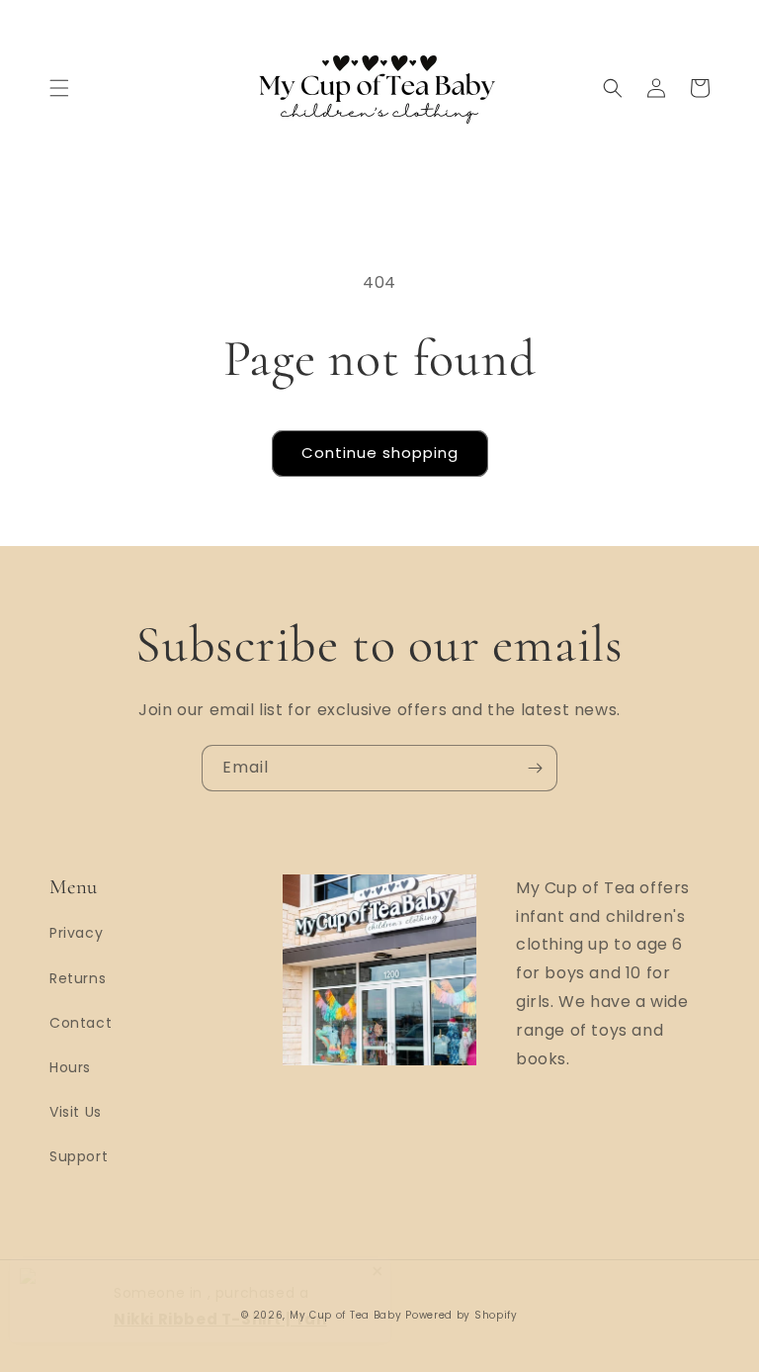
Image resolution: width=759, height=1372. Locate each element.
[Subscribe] (534, 768)
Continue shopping (380, 452)
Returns (77, 978)
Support (78, 1156)
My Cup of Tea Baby (346, 1315)
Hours (70, 1067)
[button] (59, 88)
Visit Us (75, 1112)
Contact (80, 1023)
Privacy (76, 933)
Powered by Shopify (461, 1315)
